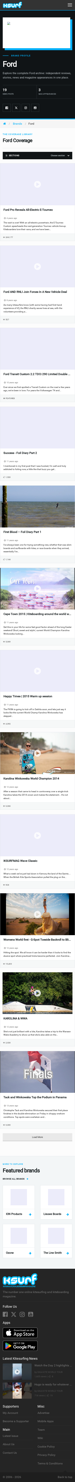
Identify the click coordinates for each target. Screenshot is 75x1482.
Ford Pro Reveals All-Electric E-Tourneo (28, 209)
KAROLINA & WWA (15, 1018)
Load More (37, 1137)
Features (10, 398)
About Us (8, 1444)
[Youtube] (35, 108)
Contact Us (10, 1452)
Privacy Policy (47, 1455)
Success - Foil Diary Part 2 (20, 453)
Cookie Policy (46, 1446)
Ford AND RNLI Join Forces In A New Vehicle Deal (35, 292)
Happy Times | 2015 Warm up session (27, 696)
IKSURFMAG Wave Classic (20, 860)
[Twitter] (16, 108)
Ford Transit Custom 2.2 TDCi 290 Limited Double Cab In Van (37, 374)
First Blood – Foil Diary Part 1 (22, 532)
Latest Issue (10, 1436)
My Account (10, 1413)
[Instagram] (26, 108)
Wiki (40, 1438)
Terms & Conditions (50, 1463)
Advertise (43, 1413)
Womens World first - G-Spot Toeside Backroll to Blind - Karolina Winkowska (37, 939)
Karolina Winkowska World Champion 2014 (31, 778)
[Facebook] (7, 108)
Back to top (65, 1477)
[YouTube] (30, 1315)
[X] (14, 1315)
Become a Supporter (16, 1421)
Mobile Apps (46, 1421)
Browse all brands (14, 1179)
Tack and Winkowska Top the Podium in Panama (35, 1097)
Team (41, 1429)
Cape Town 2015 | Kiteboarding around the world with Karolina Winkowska (37, 614)
